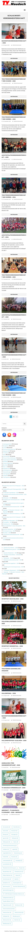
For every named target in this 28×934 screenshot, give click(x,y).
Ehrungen (14, 834)
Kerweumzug (18, 853)
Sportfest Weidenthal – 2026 (10, 553)
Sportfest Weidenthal (19, 886)
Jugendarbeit (7, 853)
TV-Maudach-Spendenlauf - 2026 (10, 493)
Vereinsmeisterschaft (8, 909)
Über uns (5, 467)
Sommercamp (7, 879)
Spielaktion (6, 883)
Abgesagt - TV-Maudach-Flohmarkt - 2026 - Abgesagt (13, 511)
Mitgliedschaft (6, 468)
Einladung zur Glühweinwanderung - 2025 (13, 514)
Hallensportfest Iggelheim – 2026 (11, 563)
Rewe (18, 875)
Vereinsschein (7, 912)
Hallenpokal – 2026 (8, 558)
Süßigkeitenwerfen (8, 898)
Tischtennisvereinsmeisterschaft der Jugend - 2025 (13, 504)
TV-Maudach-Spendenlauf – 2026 (11, 570)
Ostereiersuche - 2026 (8, 524)
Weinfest (17, 920)
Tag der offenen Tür (8, 901)
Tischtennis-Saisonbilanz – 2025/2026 (12, 555)
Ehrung (5, 834)
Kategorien (4, 428)
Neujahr (21, 868)
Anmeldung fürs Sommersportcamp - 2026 (13, 500)
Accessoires (6, 827)
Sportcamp (6, 886)
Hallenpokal (6, 842)
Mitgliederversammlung (9, 868)
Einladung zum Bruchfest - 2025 (10, 521)
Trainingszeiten (6, 474)
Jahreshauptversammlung (10, 846)
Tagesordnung (7, 905)
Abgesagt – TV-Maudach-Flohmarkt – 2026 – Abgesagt (13, 573)
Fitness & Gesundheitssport (9, 458)
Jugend (14, 849)
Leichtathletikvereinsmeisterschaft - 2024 (12, 507)
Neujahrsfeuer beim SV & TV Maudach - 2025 (13, 517)
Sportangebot (17, 883)
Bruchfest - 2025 (7, 533)
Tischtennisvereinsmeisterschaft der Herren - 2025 (14, 494)
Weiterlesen (14, 58)
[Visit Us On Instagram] (14, 437)
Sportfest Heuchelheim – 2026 (11, 548)
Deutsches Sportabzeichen (9, 449)
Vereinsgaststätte (7, 444)
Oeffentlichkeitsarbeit (16, 45)
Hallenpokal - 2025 (7, 498)
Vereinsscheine (19, 912)
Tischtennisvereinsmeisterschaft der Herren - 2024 (13, 539)
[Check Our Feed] (9, 437)
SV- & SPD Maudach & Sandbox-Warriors (13, 894)
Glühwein (15, 838)
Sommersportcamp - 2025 (9, 531)
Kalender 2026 (6, 451)
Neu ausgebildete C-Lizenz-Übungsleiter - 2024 (14, 526)
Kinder (5, 857)
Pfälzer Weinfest (7, 875)
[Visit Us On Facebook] (4, 437)
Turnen (4, 448)
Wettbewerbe (7, 924)
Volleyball (5, 475)
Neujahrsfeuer (7, 872)
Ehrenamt (14, 831)
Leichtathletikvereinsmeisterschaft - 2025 (12, 534)
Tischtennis (5, 453)
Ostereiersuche (19, 872)
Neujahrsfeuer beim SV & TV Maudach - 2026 (13, 486)
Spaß (16, 879)
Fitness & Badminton (8, 463)
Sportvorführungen (8, 890)
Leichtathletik (6, 456)
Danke (5, 831)
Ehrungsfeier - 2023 (7, 522)
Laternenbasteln (7, 860)
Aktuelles (5, 461)
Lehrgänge (19, 860)
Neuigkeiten (6, 446)
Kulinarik (14, 857)
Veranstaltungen (7, 472)
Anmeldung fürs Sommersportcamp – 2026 (14, 567)
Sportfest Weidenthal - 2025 (9, 529)
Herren (15, 842)
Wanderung (16, 916)
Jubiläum (6, 849)
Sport (4, 455)
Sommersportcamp (7, 470)
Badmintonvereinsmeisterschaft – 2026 (13, 560)
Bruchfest (5, 465)
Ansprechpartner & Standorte (10, 460)
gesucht (5, 838)
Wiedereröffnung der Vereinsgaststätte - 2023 (13, 489)
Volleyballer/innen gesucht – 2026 (12, 549)
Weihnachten (7, 920)
